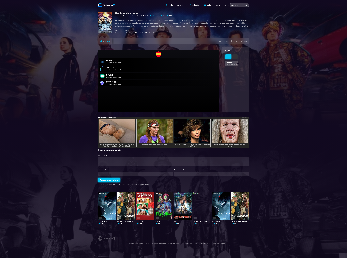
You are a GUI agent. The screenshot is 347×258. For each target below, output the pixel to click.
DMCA (227, 5)
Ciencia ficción (131, 16)
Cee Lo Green (152, 32)
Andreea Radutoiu (129, 32)
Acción (117, 16)
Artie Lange (138, 32)
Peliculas (195, 5)
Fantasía (145, 16)
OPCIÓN (232, 63)
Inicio (170, 5)
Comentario (103, 155)
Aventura (123, 16)
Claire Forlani (160, 32)
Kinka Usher (118, 32)
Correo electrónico (182, 170)
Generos (180, 5)
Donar (218, 5)
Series (209, 5)
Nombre (102, 170)
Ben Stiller (145, 32)
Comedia (139, 16)
